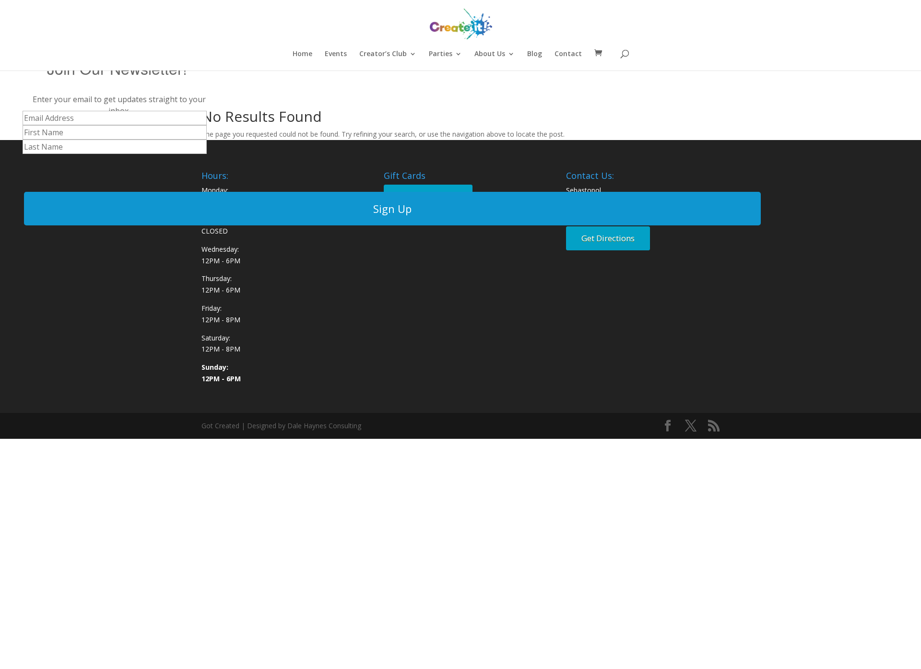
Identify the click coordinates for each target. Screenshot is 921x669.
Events (336, 54)
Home (302, 54)
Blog (534, 54)
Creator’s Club (383, 54)
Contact (568, 54)
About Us (489, 54)
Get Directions (608, 238)
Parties (440, 54)
